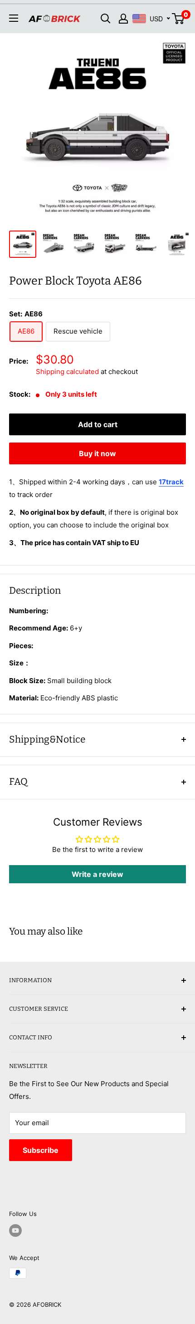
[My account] (123, 19)
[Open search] (106, 19)
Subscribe (40, 1150)
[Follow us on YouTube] (15, 1230)
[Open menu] (13, 18)
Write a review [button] (97, 874)
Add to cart (97, 424)
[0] (178, 18)
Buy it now (97, 453)
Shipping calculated (67, 371)
